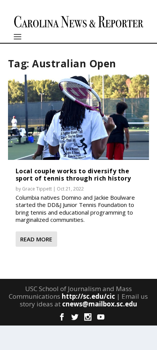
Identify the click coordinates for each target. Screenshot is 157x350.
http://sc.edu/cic (88, 296)
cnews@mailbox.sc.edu (99, 304)
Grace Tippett (37, 189)
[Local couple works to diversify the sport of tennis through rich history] (78, 117)
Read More (36, 239)
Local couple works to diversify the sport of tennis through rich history (73, 174)
